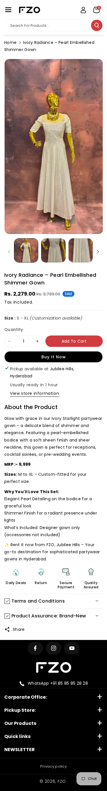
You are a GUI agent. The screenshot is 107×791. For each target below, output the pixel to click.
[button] (8, 9)
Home (10, 42)
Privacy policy (53, 766)
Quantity (13, 329)
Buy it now (53, 357)
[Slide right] (98, 252)
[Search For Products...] (96, 25)
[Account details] (83, 10)
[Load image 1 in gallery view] (26, 250)
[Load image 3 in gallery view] (80, 250)
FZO (62, 781)
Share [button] (19, 629)
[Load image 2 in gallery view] (53, 250)
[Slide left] (9, 252)
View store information (34, 393)
